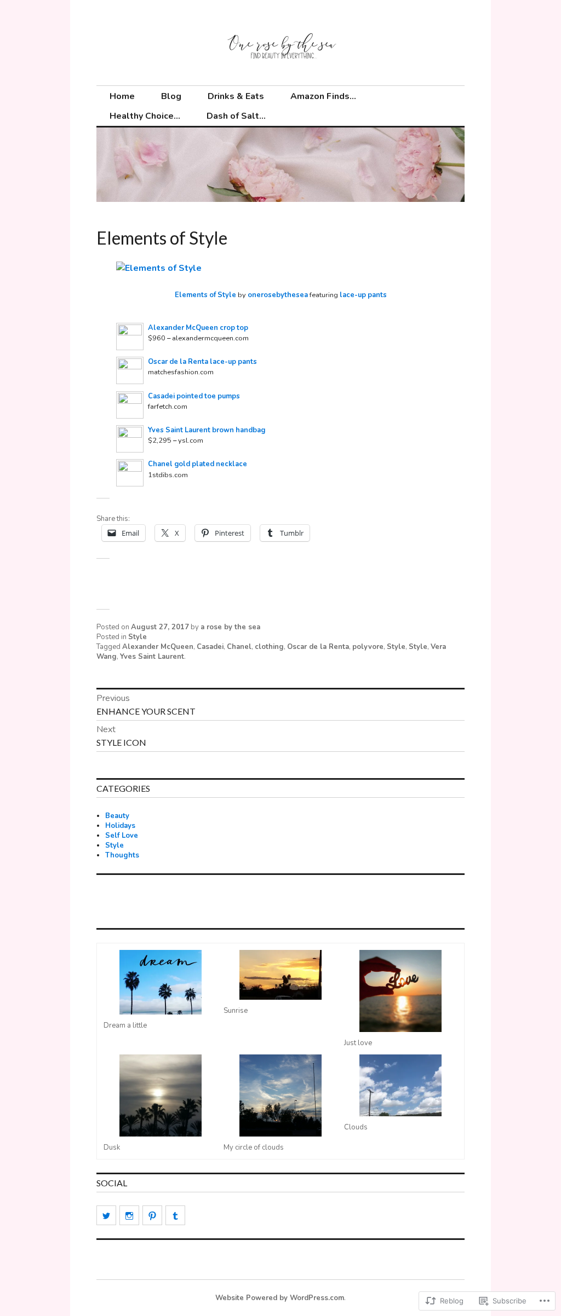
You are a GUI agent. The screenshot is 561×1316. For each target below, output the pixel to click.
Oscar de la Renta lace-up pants (202, 362)
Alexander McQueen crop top (198, 328)
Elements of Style (205, 295)
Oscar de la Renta (318, 647)
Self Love (121, 835)
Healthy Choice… (145, 116)
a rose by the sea (230, 627)
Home (122, 96)
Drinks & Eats (236, 96)
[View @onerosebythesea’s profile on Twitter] (106, 1215)
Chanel (239, 647)
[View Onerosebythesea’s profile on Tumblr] (175, 1215)
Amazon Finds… (323, 96)
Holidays (120, 826)
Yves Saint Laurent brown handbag (206, 430)
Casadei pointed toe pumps (194, 396)
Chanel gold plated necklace (197, 464)
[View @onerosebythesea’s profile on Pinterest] (152, 1215)
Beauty (117, 816)
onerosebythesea (278, 295)
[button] (160, 990)
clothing (269, 647)
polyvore (367, 647)
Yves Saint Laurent (152, 657)
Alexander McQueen (157, 647)
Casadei (210, 647)
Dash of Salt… (236, 116)
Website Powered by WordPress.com (279, 1298)
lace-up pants (363, 295)
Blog (171, 96)
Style (137, 637)
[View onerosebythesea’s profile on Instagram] (129, 1215)
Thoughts (122, 855)
